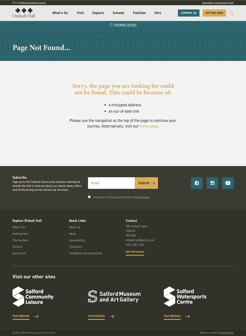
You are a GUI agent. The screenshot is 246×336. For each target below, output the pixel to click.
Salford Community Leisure (33, 2)
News (72, 234)
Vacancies (75, 247)
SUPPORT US (188, 13)
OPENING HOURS (125, 25)
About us (74, 227)
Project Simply (226, 332)
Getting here (20, 234)
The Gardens (20, 240)
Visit (80, 12)
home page (149, 126)
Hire (158, 12)
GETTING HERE (214, 13)
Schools (118, 12)
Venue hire (19, 253)
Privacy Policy (142, 197)
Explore (98, 12)
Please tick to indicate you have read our (121, 197)
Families (139, 12)
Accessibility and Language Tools (218, 2)
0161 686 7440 (135, 245)
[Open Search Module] (230, 13)
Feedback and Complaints (85, 253)
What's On (60, 12)
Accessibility (77, 240)
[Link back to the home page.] (23, 13)
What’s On (18, 227)
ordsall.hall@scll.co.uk (140, 240)
